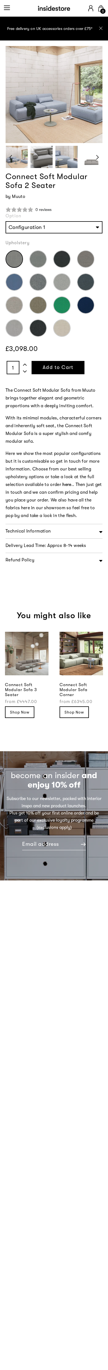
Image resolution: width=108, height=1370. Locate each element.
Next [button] (97, 157)
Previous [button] (11, 157)
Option (13, 215)
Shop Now (19, 712)
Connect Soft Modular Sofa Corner (74, 689)
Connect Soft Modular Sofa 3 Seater (21, 689)
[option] (54, 28)
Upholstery (18, 242)
